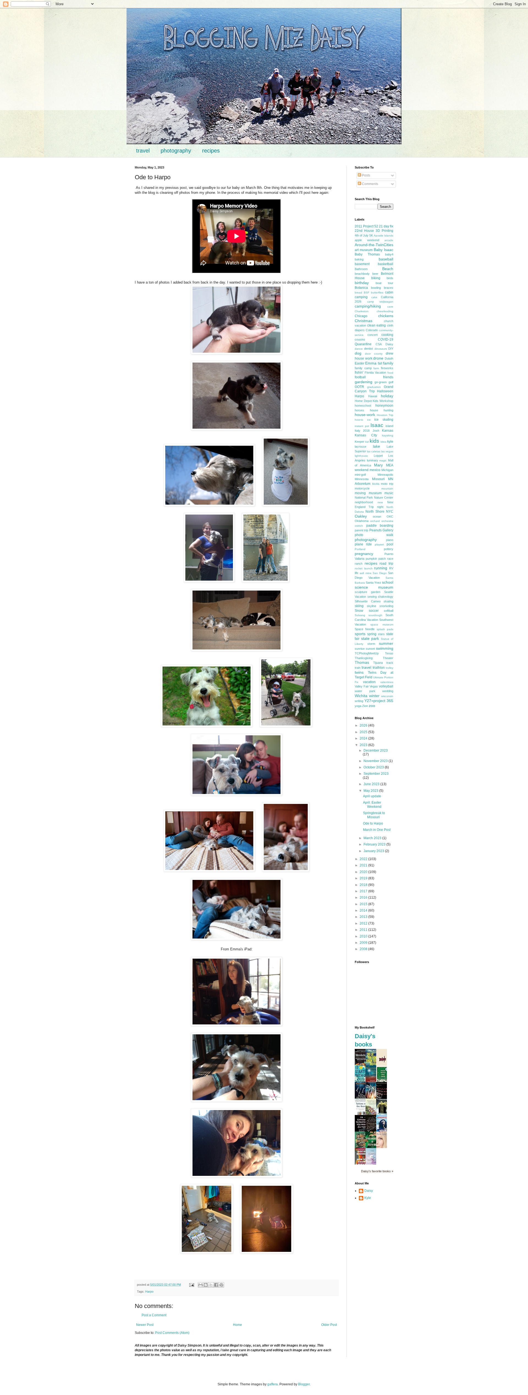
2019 (364, 878)
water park (365, 691)
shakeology (385, 596)
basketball (385, 264)
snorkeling (386, 606)
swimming (384, 648)
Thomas (362, 662)
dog (358, 353)
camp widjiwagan (380, 301)
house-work (365, 414)
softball (388, 610)
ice (369, 419)
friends (388, 377)
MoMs (376, 483)
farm (376, 368)
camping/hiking (368, 306)
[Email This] (200, 1285)
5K (371, 235)
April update (372, 796)
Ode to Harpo (373, 823)
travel (143, 151)
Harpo (149, 1291)
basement (362, 264)
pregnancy (364, 553)
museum (375, 493)
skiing (359, 606)
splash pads (385, 629)
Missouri (378, 479)
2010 (364, 936)
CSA (379, 344)
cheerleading (385, 311)
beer (375, 273)
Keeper (359, 441)
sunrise (360, 648)
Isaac (376, 425)
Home (237, 1325)
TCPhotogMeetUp (367, 653)
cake (374, 297)
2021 (364, 865)
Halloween (385, 391)
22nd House (364, 231)
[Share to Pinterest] (221, 1285)
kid (367, 441)
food (390, 372)
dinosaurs (381, 348)
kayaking (387, 435)
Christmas (363, 321)
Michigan (387, 470)
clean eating (376, 325)
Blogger (304, 1384)
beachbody (362, 273)
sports (360, 634)
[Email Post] (191, 1284)
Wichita (361, 696)
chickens (385, 316)
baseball (386, 259)
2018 (364, 885)
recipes (211, 151)
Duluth (389, 358)
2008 (364, 949)
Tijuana (378, 662)
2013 (364, 917)
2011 (364, 930)
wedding (387, 691)
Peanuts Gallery (381, 530)
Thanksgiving (364, 658)
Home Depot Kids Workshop (374, 401)
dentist (368, 348)
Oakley (361, 516)
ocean (377, 516)
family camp (363, 368)
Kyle (367, 1198)
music (388, 493)
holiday (387, 396)
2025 (364, 732)
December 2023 (376, 750)
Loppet (378, 455)
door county (374, 353)
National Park (364, 497)
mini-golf (360, 474)
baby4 (389, 254)
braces (388, 287)
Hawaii (372, 396)
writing (359, 701)
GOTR (359, 387)
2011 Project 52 (366, 226)
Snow (359, 611)
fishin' (359, 372)
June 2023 (372, 784)
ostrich (359, 525)
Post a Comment (154, 1315)
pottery (388, 549)
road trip (386, 563)
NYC (389, 511)
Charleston (362, 311)
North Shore (374, 511)
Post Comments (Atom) (172, 1333)
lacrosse (360, 446)
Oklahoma (362, 521)
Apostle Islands (383, 235)
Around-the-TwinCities (374, 245)
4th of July (362, 235)
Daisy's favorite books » (377, 1171)
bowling (376, 287)
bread (358, 292)
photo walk (374, 535)
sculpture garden (367, 592)
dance (359, 348)
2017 (364, 891)
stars (381, 634)
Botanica (361, 288)
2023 (364, 745)
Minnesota (362, 479)
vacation (369, 682)
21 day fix (386, 226)
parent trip (361, 530)
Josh (376, 430)
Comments (369, 184)
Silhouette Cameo (368, 601)
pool (390, 544)
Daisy (389, 344)
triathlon (379, 668)
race (390, 558)
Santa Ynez (373, 582)
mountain (387, 488)
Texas (389, 653)
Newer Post (144, 1325)
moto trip (387, 483)
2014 (364, 910)
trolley (389, 667)
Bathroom (361, 269)
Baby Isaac (383, 250)
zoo (372, 705)
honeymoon (384, 405)
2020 (364, 872)
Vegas (374, 686)
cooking (387, 335)
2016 (364, 897)
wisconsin (387, 696)
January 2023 (374, 851)
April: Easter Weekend (372, 804)
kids (374, 441)
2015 (364, 904)
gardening (363, 382)
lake (376, 446)
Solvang (360, 615)
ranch (358, 563)
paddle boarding (380, 525)
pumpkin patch (376, 558)
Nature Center (383, 497)
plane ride (363, 544)
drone (378, 358)
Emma (370, 363)
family (388, 363)
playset (379, 544)
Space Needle (365, 629)
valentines (386, 682)
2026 (364, 725)
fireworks (387, 368)
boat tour (384, 283)
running (380, 568)
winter (374, 696)
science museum (374, 587)
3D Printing (384, 231)
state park (370, 638)
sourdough (375, 615)
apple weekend (367, 240)
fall (380, 363)
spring (371, 634)
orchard (375, 521)
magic (383, 460)
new (380, 502)
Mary (378, 465)
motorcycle (362, 488)
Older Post (329, 1325)
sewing (372, 596)
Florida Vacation (375, 372)
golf (391, 382)
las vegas (387, 451)
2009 (364, 943)
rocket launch (364, 568)
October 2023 (374, 767)
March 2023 (373, 838)
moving (360, 493)
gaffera (272, 1384)
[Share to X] (211, 1285)
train (358, 667)
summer (386, 643)
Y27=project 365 (378, 700)
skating (388, 601)
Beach (387, 269)
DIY (390, 348)
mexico (375, 470)
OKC (390, 516)
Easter (359, 363)
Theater (388, 658)
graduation (374, 386)
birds (390, 278)
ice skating (383, 420)
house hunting (382, 410)
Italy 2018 (362, 430)
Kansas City (366, 435)
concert (372, 334)
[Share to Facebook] (216, 1285)
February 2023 (375, 844)
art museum (364, 250)
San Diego (380, 573)
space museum (381, 624)
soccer (374, 611)
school (387, 582)
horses (359, 410)
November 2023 (376, 761)
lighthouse (361, 455)
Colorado (372, 330)
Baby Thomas (367, 254)
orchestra (387, 521)
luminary (372, 460)
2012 (364, 923)
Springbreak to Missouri (374, 815)
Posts (365, 175)
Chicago (361, 316)
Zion (365, 706)
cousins (360, 339)
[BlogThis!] (205, 1285)
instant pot (362, 426)
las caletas (373, 451)
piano (389, 540)
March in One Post (377, 830)
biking (375, 278)
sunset (370, 648)
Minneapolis (385, 474)
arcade (388, 240)
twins (359, 672)
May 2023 (371, 791)
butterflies (377, 292)
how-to (359, 419)
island (389, 426)
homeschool (363, 405)
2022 (364, 859)
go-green (381, 382)
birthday (362, 283)
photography (176, 151)
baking (359, 259)
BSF (366, 292)
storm (371, 643)
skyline (371, 606)
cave (390, 306)
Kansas (387, 431)
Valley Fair (362, 686)
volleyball (386, 686)
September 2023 (376, 774)
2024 (364, 738)
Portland (360, 549)
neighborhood (364, 502)
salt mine (366, 573)
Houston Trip (385, 415)
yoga (358, 706)
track (389, 662)
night (380, 506)
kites (383, 441)
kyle (390, 442)
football (360, 377)
